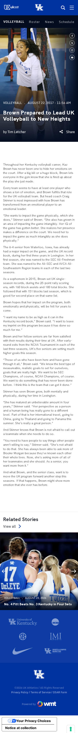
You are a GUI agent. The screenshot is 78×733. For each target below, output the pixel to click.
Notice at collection (20, 728)
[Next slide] (74, 571)
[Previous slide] (4, 571)
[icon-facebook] (72, 35)
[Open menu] (72, 8)
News (49, 21)
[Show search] (63, 7)
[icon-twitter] (72, 43)
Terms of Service (41, 692)
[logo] (39, 674)
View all (9, 526)
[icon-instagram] (72, 50)
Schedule (66, 21)
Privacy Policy (20, 692)
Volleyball (13, 21)
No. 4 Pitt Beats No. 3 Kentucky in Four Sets (38, 604)
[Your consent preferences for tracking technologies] (71, 729)
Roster (34, 21)
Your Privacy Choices (33, 721)
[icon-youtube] (72, 57)
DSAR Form (60, 692)
